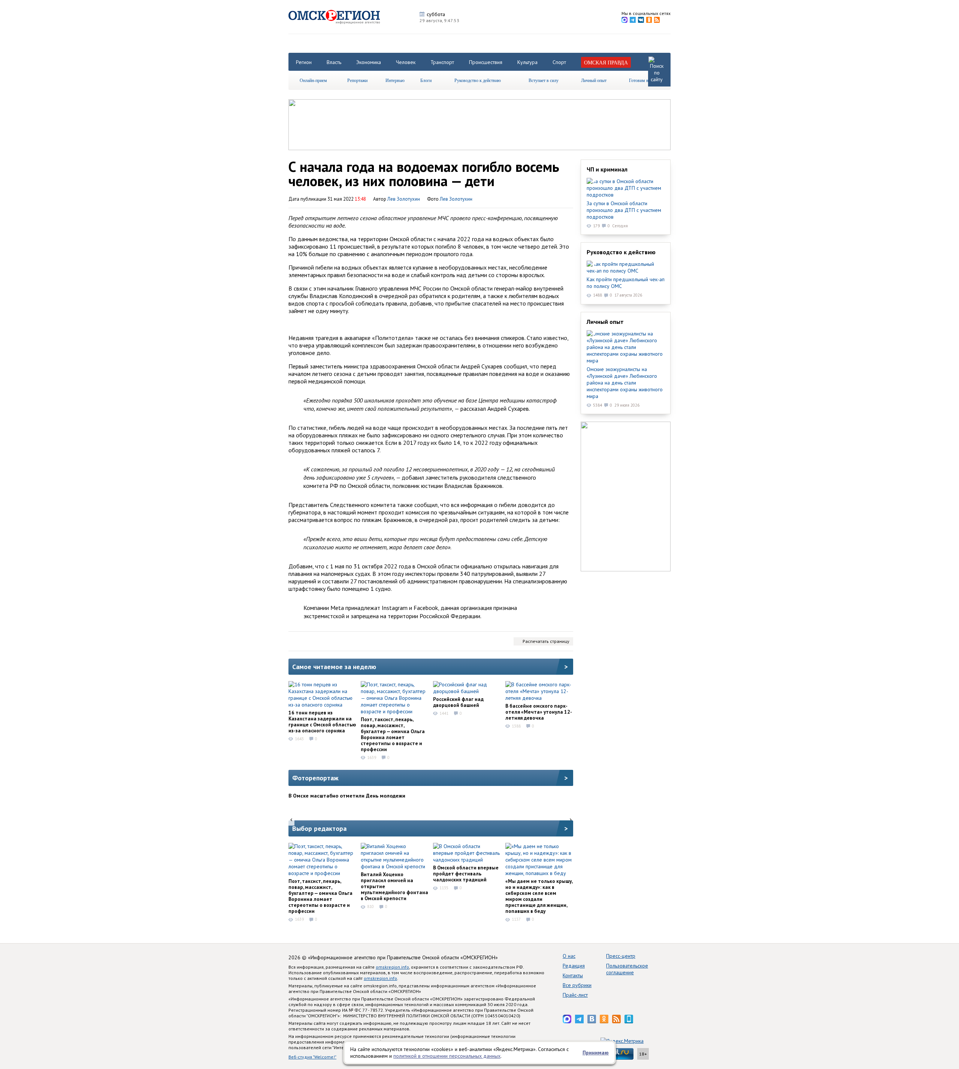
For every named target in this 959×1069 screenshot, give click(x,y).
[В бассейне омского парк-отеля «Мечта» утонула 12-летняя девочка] (539, 691)
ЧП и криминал (607, 169)
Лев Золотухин (456, 199)
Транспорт (442, 62)
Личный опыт (593, 80)
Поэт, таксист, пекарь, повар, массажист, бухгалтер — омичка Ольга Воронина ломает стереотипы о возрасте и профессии (393, 734)
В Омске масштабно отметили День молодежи (346, 795)
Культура (527, 62)
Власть (334, 62)
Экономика (368, 62)
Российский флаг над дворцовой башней (458, 702)
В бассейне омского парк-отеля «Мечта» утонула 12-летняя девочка (538, 711)
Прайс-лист (575, 994)
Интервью (395, 80)
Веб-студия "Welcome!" (312, 1057)
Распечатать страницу (546, 641)
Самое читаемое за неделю (334, 666)
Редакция (574, 965)
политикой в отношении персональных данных (446, 1056)
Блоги (426, 80)
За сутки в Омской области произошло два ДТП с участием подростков (624, 210)
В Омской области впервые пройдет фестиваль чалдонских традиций (466, 873)
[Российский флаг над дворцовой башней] (466, 688)
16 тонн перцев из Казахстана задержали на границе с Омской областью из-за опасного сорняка (322, 721)
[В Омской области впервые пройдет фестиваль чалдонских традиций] (466, 853)
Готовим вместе (644, 80)
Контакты (573, 975)
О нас (569, 956)
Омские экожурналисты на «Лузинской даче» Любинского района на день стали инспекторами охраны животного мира (625, 383)
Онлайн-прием (313, 80)
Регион (304, 62)
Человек (405, 62)
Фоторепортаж (315, 778)
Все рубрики (577, 985)
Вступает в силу (544, 80)
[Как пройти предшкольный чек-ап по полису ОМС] (626, 267)
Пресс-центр (620, 956)
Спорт (559, 62)
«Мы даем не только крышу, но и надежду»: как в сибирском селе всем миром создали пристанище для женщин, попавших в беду (538, 896)
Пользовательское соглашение (627, 969)
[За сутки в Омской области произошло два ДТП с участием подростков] (626, 188)
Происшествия (485, 62)
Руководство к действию (477, 80)
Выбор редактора (319, 828)
